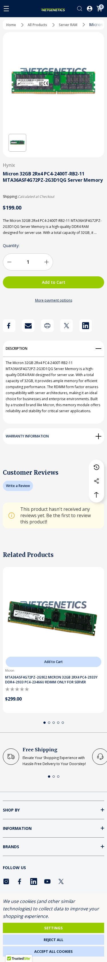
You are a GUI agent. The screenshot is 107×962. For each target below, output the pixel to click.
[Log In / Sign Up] (89, 8)
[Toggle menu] (6, 8)
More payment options (53, 300)
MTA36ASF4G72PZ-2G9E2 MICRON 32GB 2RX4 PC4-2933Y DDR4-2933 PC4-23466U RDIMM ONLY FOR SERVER (51, 680)
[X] (66, 325)
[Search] (79, 8)
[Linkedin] (85, 325)
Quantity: (11, 245)
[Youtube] (47, 881)
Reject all (53, 939)
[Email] (28, 325)
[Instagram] (6, 881)
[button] (17, 142)
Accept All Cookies (53, 951)
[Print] (47, 325)
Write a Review (18, 485)
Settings (53, 927)
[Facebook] (9, 325)
